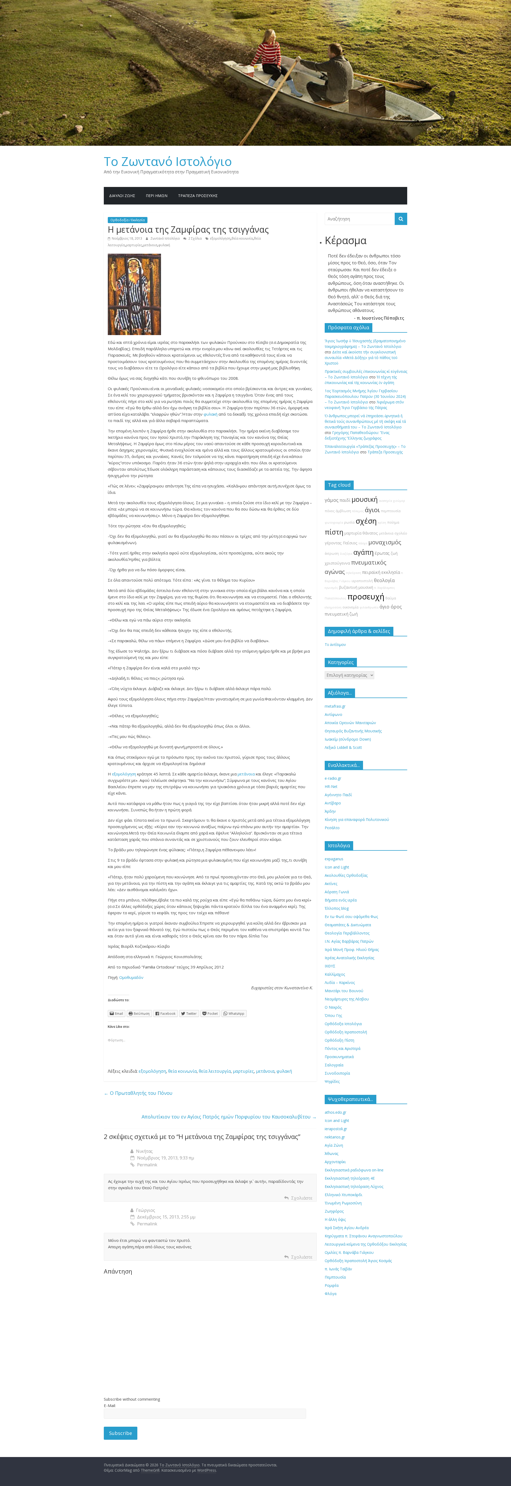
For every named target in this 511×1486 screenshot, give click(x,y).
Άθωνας (331, 1153)
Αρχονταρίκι (335, 1161)
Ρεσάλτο (332, 827)
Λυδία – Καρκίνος (340, 982)
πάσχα (362, 543)
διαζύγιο (346, 554)
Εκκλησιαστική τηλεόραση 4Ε (350, 1178)
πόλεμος (358, 511)
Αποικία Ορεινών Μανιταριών (350, 722)
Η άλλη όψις (335, 1219)
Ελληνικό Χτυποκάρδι (343, 1194)
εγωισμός (331, 588)
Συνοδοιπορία (337, 1073)
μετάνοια (150, 245)
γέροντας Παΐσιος (341, 542)
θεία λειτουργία (215, 1071)
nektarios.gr (335, 1136)
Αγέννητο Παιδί (338, 794)
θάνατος (370, 533)
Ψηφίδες (332, 1081)
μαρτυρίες (134, 245)
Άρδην (330, 811)
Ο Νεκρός (333, 1007)
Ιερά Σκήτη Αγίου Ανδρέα (347, 1227)
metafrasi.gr (335, 706)
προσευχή (365, 596)
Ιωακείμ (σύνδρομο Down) (348, 739)
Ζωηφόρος (334, 1211)
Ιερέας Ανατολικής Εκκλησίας (349, 957)
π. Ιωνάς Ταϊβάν (338, 1268)
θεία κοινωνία (242, 238)
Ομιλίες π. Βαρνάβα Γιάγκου (349, 1252)
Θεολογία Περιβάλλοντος (347, 933)
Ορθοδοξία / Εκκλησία (127, 220)
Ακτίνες (331, 883)
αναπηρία (385, 501)
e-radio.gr (333, 778)
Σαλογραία (334, 1064)
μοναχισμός (384, 542)
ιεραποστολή (362, 581)
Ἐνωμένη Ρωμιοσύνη (343, 1202)
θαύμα (390, 598)
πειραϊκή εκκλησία (381, 572)
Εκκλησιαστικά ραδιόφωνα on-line (354, 1169)
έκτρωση (332, 553)
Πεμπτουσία (335, 1277)
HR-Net (331, 786)
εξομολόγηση (220, 238)
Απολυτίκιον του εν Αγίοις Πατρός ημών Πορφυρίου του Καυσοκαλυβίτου (229, 1116)
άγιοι (372, 510)
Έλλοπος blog (337, 908)
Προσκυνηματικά (339, 1056)
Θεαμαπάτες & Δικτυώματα (348, 924)
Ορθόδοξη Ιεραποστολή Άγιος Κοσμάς (358, 1260)
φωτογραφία (334, 522)
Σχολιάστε (301, 1198)
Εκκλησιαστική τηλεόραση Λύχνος (354, 1186)
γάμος (332, 500)
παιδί (345, 500)
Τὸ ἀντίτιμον (335, 644)
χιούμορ (399, 501)
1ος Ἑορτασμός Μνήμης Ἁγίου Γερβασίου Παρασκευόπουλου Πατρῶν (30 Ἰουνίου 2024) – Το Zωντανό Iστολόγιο (365, 396)
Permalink (147, 1165)
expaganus (334, 858)
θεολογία (384, 580)
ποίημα (393, 522)
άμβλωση (343, 511)
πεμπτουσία (391, 511)
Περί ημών (156, 195)
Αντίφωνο (333, 714)
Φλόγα (330, 1293)
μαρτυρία (352, 533)
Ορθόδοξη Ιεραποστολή (346, 1031)
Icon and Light (337, 867)
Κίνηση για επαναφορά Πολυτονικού (357, 819)
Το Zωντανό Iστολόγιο (168, 161)
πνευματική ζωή (341, 614)
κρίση (382, 522)
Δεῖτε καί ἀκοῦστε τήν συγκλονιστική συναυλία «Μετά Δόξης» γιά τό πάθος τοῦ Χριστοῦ (361, 357)
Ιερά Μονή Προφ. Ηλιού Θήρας (352, 949)
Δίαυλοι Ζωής (122, 195)
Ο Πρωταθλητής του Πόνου (138, 1093)
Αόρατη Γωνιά (337, 891)
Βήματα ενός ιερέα (341, 900)
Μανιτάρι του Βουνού (344, 990)
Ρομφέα (332, 1285)
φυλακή (164, 245)
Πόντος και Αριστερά (342, 1048)
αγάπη (363, 552)
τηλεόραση (353, 573)
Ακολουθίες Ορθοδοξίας (346, 875)
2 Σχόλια (195, 238)
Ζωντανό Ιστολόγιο (165, 238)
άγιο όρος (391, 606)
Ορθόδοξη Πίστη (339, 1040)
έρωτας (382, 553)
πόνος (330, 511)
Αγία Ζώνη (334, 1145)
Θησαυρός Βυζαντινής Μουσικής (353, 730)
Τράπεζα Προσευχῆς (198, 195)
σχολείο (400, 533)
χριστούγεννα (337, 563)
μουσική (365, 499)
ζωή (394, 553)
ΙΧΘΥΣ (330, 966)
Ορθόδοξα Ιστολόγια (343, 1023)
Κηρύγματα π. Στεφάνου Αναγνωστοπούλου (363, 1235)
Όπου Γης (333, 1015)
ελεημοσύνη (333, 607)
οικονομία (350, 607)
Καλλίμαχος (335, 974)
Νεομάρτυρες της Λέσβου (347, 998)
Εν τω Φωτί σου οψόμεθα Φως (351, 916)
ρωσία (349, 522)
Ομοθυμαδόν (131, 977)
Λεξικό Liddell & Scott (343, 747)
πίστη (334, 532)
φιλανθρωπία (369, 607)
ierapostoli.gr (336, 1128)
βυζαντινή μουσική (356, 587)
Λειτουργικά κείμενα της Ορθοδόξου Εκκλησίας (366, 1244)
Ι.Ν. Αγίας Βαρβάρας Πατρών (349, 941)
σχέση (366, 521)
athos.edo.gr (335, 1112)
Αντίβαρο (333, 802)
